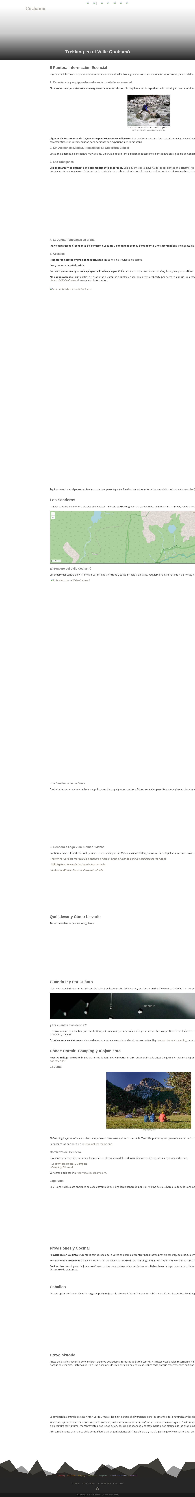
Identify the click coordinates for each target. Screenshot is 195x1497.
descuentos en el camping (172, 1040)
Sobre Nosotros (89, 1483)
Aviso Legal (118, 1483)
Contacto (75, 1483)
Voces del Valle (104, 1483)
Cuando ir (149, 1006)
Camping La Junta (149, 1129)
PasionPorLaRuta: (108, 858)
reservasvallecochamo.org (97, 1144)
